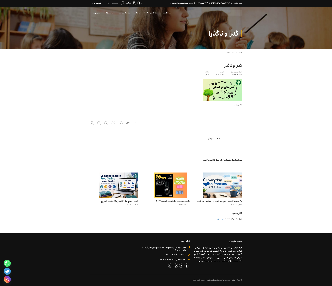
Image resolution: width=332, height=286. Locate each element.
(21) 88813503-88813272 (220, 3)
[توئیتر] (106, 123)
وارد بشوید (220, 218)
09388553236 (202, 3)
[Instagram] (7, 279)
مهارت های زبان (151, 13)
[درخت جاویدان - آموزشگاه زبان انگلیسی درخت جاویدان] (232, 14)
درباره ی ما (97, 13)
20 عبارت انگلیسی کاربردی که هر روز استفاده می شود (219, 201)
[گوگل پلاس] (113, 123)
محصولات (109, 13)
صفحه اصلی (167, 13)
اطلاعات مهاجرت (124, 13)
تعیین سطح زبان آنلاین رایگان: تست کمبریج (119, 201)
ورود (93, 3)
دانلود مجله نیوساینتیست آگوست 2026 (173, 201)
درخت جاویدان (237, 74)
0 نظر (207, 74)
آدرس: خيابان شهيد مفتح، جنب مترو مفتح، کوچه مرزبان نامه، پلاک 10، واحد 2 (164, 248)
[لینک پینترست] (99, 123)
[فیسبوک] (121, 123)
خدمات (138, 13)
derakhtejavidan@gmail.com (181, 3)
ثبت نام (98, 3)
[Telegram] (7, 271)
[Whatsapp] (7, 263)
